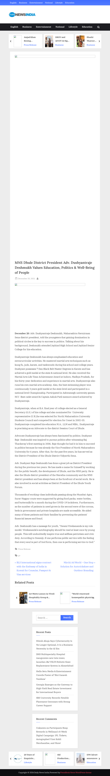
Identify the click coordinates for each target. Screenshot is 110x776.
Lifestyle (59, 2)
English (13, 2)
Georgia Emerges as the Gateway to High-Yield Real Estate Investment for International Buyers (54, 688)
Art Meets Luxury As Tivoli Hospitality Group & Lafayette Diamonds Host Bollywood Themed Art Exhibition (41, 595)
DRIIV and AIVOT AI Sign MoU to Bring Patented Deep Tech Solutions (62, 39)
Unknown (41, 727)
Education (69, 2)
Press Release (30, 45)
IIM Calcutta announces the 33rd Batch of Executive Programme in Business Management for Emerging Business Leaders (93, 756)
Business (23, 2)
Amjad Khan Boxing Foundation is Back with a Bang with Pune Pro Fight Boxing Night (31, 39)
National (49, 2)
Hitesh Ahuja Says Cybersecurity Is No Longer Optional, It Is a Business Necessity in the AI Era (54, 644)
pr (19, 555)
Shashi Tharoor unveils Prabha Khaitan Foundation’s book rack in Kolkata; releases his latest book (93, 39)
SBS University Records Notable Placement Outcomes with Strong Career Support (53, 701)
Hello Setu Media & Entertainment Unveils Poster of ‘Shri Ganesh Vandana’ (53, 675)
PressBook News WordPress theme (75, 772)
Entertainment (36, 2)
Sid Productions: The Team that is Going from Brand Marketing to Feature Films (63, 756)
